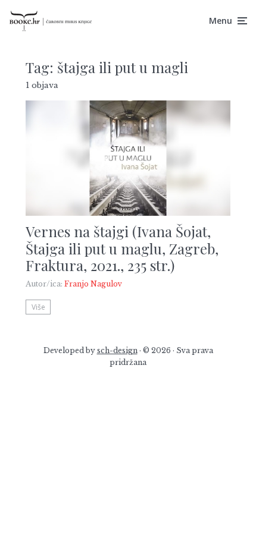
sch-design (117, 350)
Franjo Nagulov (93, 283)
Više (38, 307)
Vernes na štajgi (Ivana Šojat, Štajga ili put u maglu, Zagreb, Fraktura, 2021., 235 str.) (122, 248)
